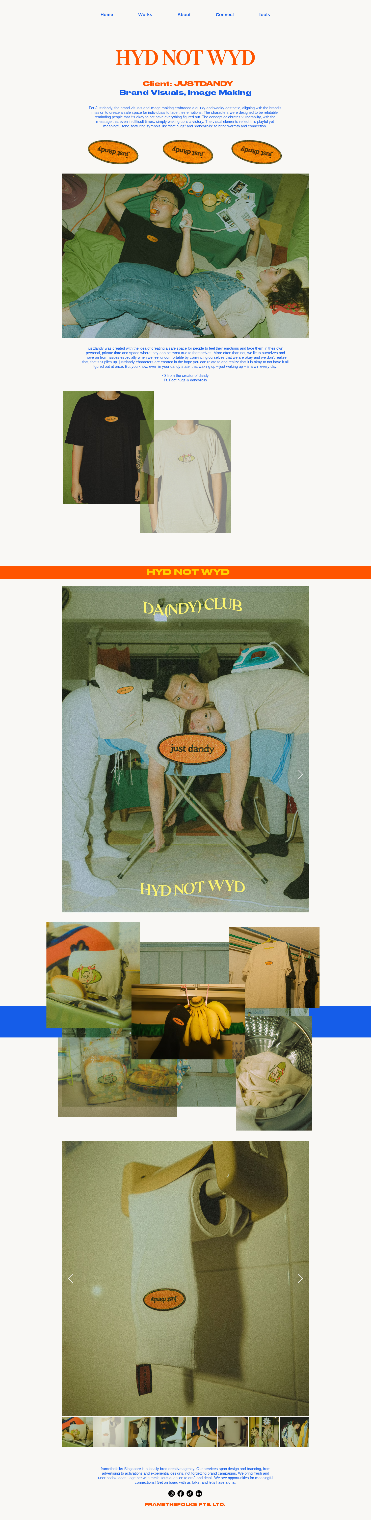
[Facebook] (180, 1493)
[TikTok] (190, 1493)
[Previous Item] (70, 774)
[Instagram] (171, 1493)
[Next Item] (300, 774)
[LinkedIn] (199, 1493)
